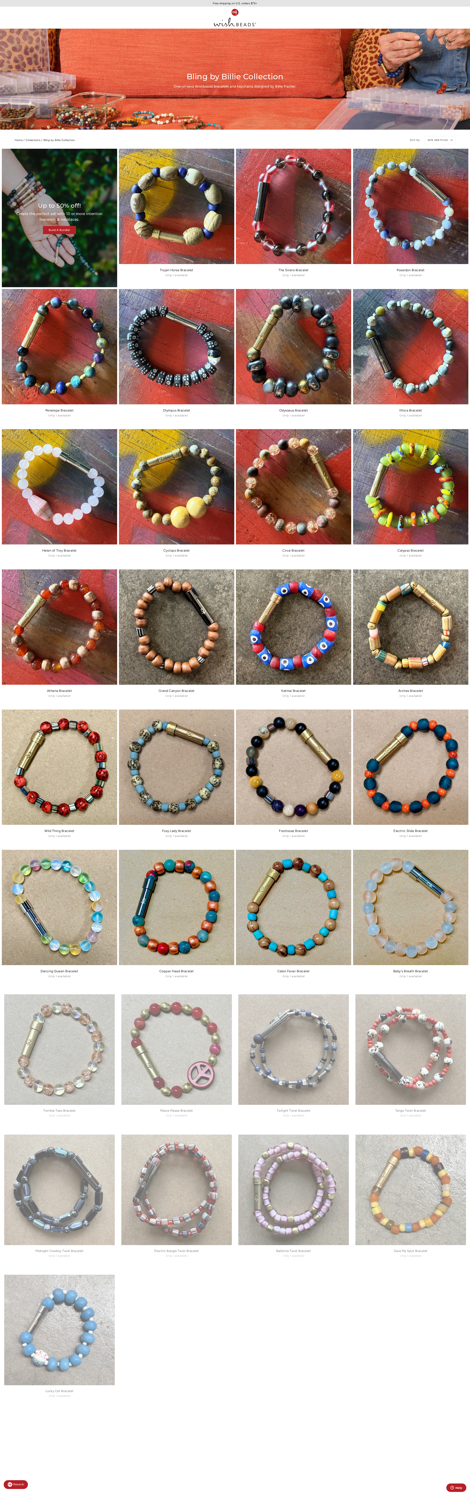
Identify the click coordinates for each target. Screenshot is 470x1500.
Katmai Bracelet (293, 690)
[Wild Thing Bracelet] (59, 767)
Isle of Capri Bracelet (410, 1391)
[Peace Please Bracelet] (176, 1047)
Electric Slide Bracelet (410, 831)
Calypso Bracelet (410, 550)
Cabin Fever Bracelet (293, 971)
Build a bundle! (59, 230)
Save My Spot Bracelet (410, 1251)
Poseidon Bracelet (411, 270)
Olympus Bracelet (176, 410)
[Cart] (452, 18)
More (121, 17)
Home (19, 140)
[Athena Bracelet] (59, 627)
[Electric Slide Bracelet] (410, 767)
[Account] (436, 18)
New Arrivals (23, 17)
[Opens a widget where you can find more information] (456, 1488)
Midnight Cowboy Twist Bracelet (59, 1251)
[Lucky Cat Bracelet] (59, 1328)
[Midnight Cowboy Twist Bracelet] (59, 1188)
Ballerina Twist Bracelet (293, 1251)
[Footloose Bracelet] (293, 767)
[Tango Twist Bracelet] (410, 1047)
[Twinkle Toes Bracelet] (59, 1047)
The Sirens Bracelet (294, 270)
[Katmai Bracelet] (293, 627)
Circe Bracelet (293, 550)
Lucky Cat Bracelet (59, 1391)
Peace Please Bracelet (177, 1111)
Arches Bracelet (410, 690)
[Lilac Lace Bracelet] (176, 1328)
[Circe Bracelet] (293, 486)
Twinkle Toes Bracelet (59, 1111)
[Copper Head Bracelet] (176, 907)
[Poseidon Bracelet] (410, 206)
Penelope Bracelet (59, 410)
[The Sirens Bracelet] (293, 206)
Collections (33, 140)
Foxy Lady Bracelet (176, 831)
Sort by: (415, 140)
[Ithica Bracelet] (410, 346)
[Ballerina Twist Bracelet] (293, 1188)
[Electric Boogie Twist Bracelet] (176, 1188)
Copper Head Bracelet (176, 971)
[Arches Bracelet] (410, 627)
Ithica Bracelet (410, 410)
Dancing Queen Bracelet (59, 971)
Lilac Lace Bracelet (176, 1391)
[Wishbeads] (235, 17)
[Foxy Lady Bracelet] (176, 767)
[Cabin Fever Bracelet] (293, 907)
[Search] (444, 18)
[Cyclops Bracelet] (176, 486)
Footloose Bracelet (293, 831)
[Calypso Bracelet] (410, 486)
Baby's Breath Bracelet (410, 971)
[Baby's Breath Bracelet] (410, 907)
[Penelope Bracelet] (59, 346)
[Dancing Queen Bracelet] (59, 907)
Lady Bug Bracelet (294, 1391)
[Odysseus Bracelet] (293, 346)
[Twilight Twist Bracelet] (293, 1047)
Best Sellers (47, 17)
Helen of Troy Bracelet (59, 550)
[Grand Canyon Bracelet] (176, 627)
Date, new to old (438, 140)
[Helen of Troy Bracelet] (59, 486)
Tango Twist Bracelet (410, 1111)
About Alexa (103, 17)
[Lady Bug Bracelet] (293, 1328)
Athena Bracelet (59, 690)
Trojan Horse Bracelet (176, 270)
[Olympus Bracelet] (176, 346)
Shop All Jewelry (73, 17)
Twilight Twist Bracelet (293, 1111)
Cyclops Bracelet (176, 550)
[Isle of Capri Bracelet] (410, 1328)
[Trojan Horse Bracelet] (176, 206)
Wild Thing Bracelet (59, 831)
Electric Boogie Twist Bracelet (176, 1251)
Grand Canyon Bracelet (177, 690)
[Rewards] (16, 1484)
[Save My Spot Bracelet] (410, 1188)
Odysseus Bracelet (293, 410)
